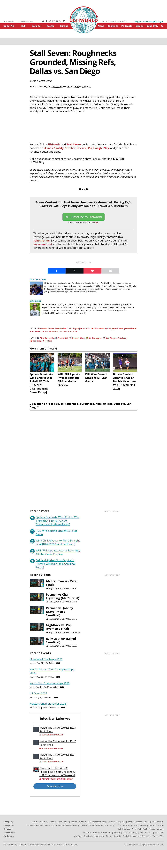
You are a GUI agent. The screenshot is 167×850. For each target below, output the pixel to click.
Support (143, 832)
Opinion (83, 825)
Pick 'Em (89, 328)
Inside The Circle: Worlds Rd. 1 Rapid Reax (57, 756)
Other (91, 825)
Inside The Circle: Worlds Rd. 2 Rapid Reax (57, 743)
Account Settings (129, 832)
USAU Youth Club (50, 687)
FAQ (150, 832)
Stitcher (70, 148)
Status (146, 821)
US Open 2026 (38, 693)
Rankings (112, 25)
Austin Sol (63, 338)
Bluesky (117, 836)
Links (68, 825)
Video (151, 825)
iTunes (48, 148)
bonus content (42, 244)
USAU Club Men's (69, 601)
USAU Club (49, 663)
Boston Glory (78, 338)
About (104, 21)
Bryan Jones (79, 328)
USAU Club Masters (51, 707)
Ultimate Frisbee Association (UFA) (55, 328)
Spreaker (146, 836)
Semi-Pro (9, 25)
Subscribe (159, 832)
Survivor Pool (65, 331)
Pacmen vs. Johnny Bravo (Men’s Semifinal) (59, 611)
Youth (50, 25)
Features (30, 825)
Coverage (49, 825)
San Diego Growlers (42, 341)
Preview (109, 825)
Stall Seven (73, 144)
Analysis (39, 825)
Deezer (81, 148)
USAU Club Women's (71, 632)
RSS (89, 148)
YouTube (78, 836)
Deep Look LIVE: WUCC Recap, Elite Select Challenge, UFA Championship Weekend (57, 771)
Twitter (109, 836)
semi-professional (128, 328)
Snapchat (135, 836)
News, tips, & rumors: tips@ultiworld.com (18, 21)
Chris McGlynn (54, 86)
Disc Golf (122, 21)
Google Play (101, 148)
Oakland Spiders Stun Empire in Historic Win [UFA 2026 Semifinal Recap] (55, 563)
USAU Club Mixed (69, 588)
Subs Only (152, 25)
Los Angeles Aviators (116, 338)
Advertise (43, 821)
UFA (75, 331)
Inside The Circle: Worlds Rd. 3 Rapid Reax (57, 729)
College (36, 25)
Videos (140, 25)
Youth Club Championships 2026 (49, 683)
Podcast (86, 86)
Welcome (87, 832)
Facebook (88, 836)
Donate (74, 821)
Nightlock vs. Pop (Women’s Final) (59, 627)
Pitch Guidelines (135, 821)
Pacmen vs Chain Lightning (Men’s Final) (62, 596)
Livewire (159, 825)
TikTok (126, 836)
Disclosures (63, 821)
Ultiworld (54, 144)
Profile (118, 825)
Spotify (59, 148)
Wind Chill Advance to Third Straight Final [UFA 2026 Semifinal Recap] (58, 542)
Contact (52, 821)
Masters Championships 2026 (48, 703)
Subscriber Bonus (49, 331)
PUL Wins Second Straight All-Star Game (56, 532)
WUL (145, 829)
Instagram (99, 836)
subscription (41, 240)
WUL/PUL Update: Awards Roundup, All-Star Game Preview (58, 552)
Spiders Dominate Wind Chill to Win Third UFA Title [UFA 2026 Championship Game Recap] (57, 520)
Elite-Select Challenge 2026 (46, 659)
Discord (112, 21)
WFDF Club (49, 677)
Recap (135, 825)
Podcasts (126, 25)
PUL (139, 829)
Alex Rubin (73, 86)
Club (23, 25)
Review (143, 825)
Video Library (157, 821)
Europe (64, 25)
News (101, 25)
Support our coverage (145, 21)
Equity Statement (97, 821)
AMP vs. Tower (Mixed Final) (62, 583)
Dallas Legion (95, 338)
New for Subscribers (102, 832)
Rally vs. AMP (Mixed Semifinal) (61, 640)
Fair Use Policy (113, 821)
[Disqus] (83, 457)
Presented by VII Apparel (106, 328)
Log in (160, 21)
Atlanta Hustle (47, 338)
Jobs (123, 821)
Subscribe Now (55, 786)
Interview (60, 825)
